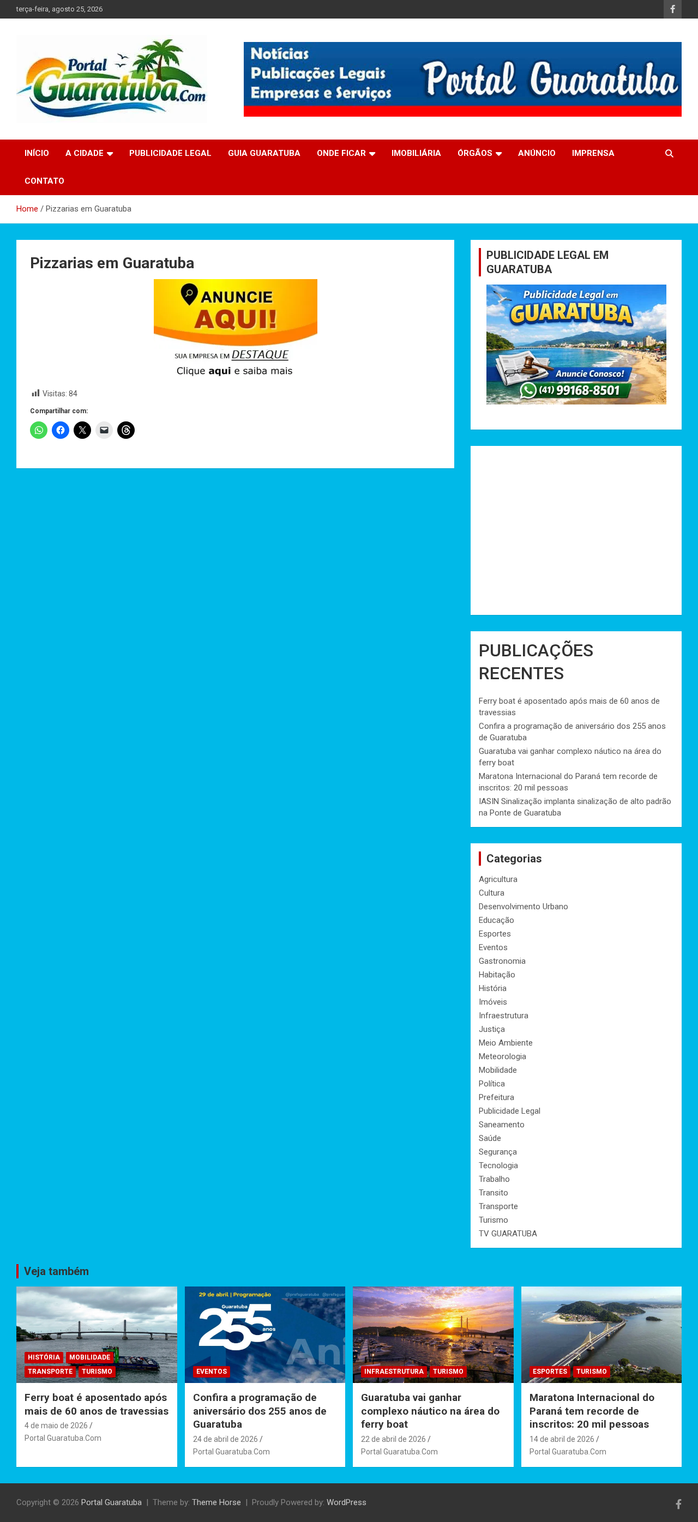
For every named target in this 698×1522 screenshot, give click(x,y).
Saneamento (502, 1125)
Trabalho (494, 1179)
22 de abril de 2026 (393, 1439)
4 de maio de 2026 (56, 1425)
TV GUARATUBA (508, 1234)
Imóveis (493, 1002)
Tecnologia (498, 1165)
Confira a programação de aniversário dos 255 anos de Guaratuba (260, 1410)
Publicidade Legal (509, 1111)
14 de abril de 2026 (561, 1439)
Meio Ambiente (506, 1043)
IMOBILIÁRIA (416, 153)
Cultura (491, 893)
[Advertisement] (576, 530)
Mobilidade (498, 1070)
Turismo (493, 1220)
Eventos (493, 947)
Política (492, 1084)
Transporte (498, 1206)
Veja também (56, 1271)
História (493, 988)
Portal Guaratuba (111, 1502)
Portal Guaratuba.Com (63, 1438)
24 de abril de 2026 (225, 1439)
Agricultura (498, 879)
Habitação (497, 975)
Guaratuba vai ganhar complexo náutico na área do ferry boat (430, 1410)
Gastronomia (502, 961)
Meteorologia (502, 1056)
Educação (496, 920)
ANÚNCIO (537, 153)
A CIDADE (84, 153)
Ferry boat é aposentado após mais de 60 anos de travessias (97, 1404)
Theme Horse (216, 1502)
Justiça (492, 1029)
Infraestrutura (503, 1015)
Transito (493, 1193)
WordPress (346, 1502)
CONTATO (44, 181)
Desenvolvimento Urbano (523, 906)
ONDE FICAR (341, 153)
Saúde (490, 1138)
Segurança (498, 1152)
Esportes (495, 934)
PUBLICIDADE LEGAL (170, 153)
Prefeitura (496, 1097)
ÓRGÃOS (475, 153)
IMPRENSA (593, 153)
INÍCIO (37, 153)
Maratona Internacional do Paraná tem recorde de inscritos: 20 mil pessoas (591, 1410)
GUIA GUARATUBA (264, 153)
